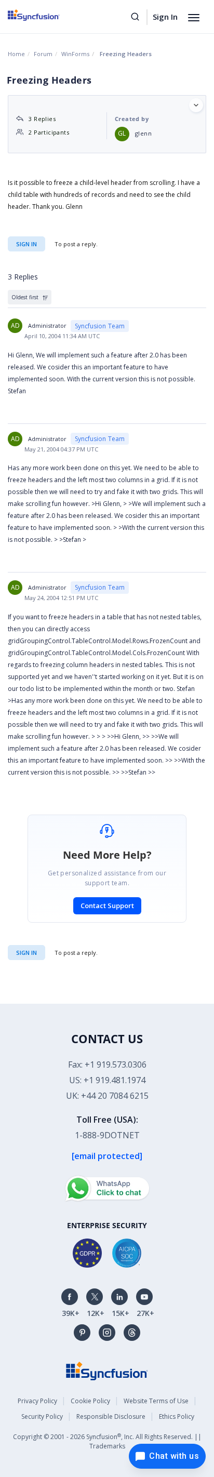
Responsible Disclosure (110, 1416)
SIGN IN (26, 952)
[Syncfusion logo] (45, 15)
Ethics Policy (176, 1416)
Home (16, 54)
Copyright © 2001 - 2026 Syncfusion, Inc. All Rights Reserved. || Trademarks (107, 1441)
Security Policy (42, 1416)
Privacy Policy (37, 1400)
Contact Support (107, 905)
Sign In (165, 16)
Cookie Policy (90, 1400)
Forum (43, 54)
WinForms (75, 54)
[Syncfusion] (107, 1370)
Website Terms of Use (156, 1400)
